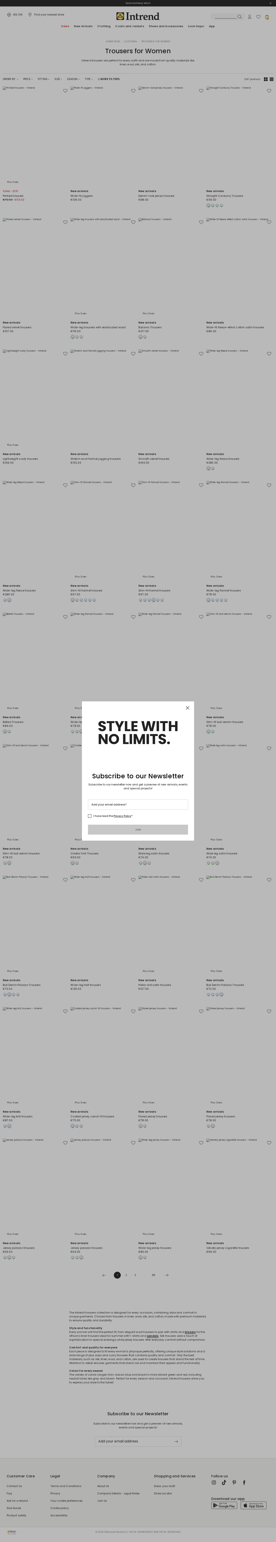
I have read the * (113, 816)
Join (138, 829)
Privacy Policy (122, 816)
